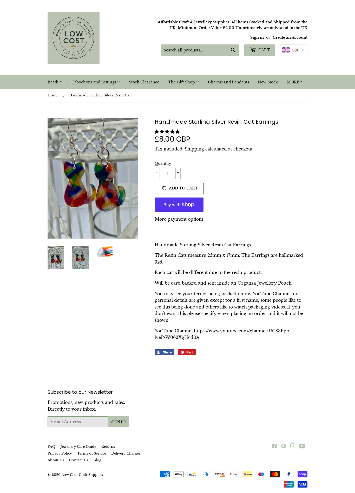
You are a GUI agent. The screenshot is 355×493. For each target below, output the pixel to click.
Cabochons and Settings (94, 82)
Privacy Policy (60, 453)
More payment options (179, 219)
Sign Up (118, 422)
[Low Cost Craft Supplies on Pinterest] (283, 446)
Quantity (163, 163)
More (293, 82)
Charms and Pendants (228, 82)
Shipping (194, 149)
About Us (56, 460)
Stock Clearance (144, 82)
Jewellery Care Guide (78, 446)
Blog (97, 460)
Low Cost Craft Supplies (82, 474)
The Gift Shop (182, 82)
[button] (168, 131)
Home (53, 95)
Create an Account (290, 37)
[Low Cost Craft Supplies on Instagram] (292, 446)
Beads (54, 82)
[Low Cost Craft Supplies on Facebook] (274, 446)
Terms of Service (91, 453)
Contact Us (78, 460)
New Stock (268, 82)
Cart (263, 50)
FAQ (51, 446)
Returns (108, 446)
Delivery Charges (125, 453)
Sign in (257, 37)
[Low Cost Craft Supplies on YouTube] (302, 446)
